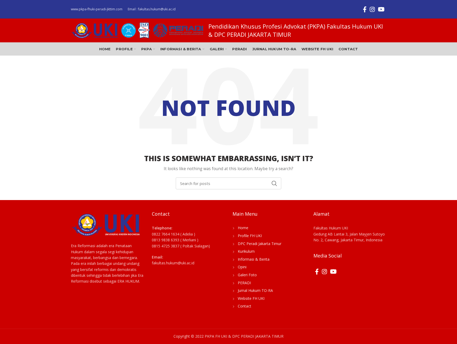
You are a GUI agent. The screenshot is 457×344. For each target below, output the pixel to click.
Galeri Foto (247, 274)
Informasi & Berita (253, 259)
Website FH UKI (251, 298)
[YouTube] (381, 9)
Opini (242, 266)
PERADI (244, 282)
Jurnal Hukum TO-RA (255, 290)
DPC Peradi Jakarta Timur (259, 243)
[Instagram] (372, 9)
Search (274, 183)
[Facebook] (364, 9)
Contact (244, 306)
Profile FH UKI (250, 235)
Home (243, 227)
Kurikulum (246, 251)
